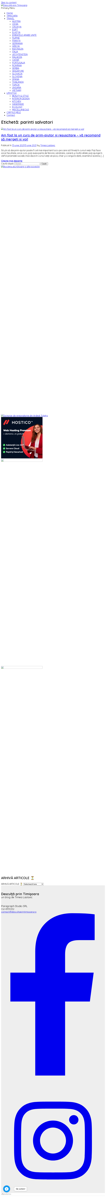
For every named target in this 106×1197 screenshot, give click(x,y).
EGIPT (15, 29)
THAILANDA (18, 82)
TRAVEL (10, 18)
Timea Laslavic (47, 145)
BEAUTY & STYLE (20, 95)
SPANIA (15, 79)
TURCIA (15, 84)
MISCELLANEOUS (20, 109)
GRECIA (16, 46)
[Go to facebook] (6, 1188)
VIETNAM (16, 90)
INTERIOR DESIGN (21, 98)
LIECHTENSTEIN (20, 54)
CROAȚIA (16, 26)
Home (10, 13)
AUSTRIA (16, 21)
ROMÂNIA (17, 65)
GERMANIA (17, 43)
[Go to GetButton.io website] (6, 1194)
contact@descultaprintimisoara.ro (18, 911)
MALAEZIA (17, 57)
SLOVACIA (17, 73)
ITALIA (15, 51)
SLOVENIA (17, 76)
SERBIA (15, 68)
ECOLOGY (17, 106)
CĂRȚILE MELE (14, 112)
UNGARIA (16, 87)
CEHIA (15, 24)
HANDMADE (18, 104)
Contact (11, 115)
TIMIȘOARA (12, 15)
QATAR (15, 60)
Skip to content (9, 2)
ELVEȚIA (16, 32)
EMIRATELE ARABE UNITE (24, 35)
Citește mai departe (11, 160)
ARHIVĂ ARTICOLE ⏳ (12, 884)
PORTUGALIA (18, 62)
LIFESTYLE (12, 93)
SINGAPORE (18, 71)
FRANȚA (16, 40)
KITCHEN (16, 101)
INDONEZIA (17, 48)
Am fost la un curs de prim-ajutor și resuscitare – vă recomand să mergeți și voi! (50, 137)
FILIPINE (16, 37)
